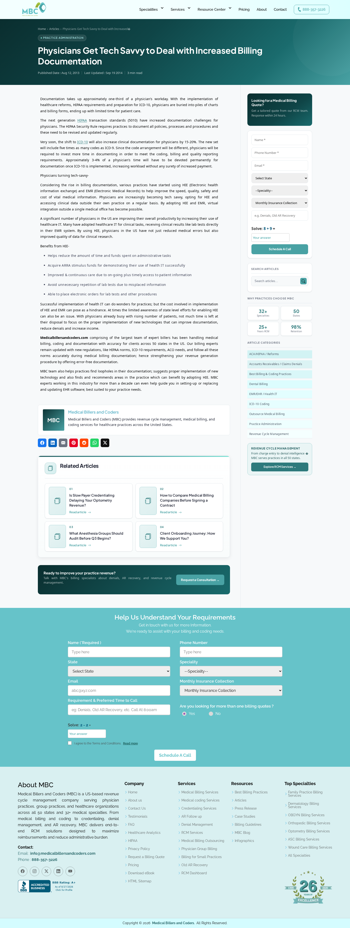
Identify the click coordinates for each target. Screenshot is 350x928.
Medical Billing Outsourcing (202, 840)
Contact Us (137, 808)
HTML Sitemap (139, 881)
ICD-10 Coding (259, 404)
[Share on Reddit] (84, 443)
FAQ (131, 824)
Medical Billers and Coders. (173, 923)
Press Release (246, 808)
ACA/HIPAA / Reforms (264, 354)
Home (42, 29)
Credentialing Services (198, 808)
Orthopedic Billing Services (309, 823)
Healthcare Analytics (144, 832)
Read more (130, 743)
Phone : (37, 859)
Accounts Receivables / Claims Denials (275, 364)
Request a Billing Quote (146, 857)
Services (178, 9)
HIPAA (82, 120)
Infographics (244, 840)
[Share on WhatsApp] (94, 443)
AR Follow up (191, 816)
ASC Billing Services (303, 839)
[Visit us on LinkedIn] (58, 871)
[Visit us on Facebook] (22, 871)
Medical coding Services (200, 800)
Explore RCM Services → (280, 467)
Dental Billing (258, 384)
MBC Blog (242, 832)
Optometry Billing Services (309, 831)
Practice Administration (265, 424)
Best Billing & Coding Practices (270, 374)
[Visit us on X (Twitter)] (46, 871)
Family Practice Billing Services (305, 794)
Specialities (148, 9)
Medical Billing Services (199, 792)
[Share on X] (105, 443)
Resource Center (211, 9)
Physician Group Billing (199, 848)
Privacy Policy (139, 848)
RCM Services (192, 832)
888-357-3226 (314, 9)
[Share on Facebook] (42, 443)
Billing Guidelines (248, 824)
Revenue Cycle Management (269, 434)
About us (135, 800)
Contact (280, 9)
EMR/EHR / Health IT (263, 394)
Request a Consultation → (200, 580)
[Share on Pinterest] (73, 443)
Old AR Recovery (194, 865)
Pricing (244, 9)
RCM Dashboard (194, 873)
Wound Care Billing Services (310, 847)
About (262, 9)
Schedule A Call (280, 249)
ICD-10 (82, 142)
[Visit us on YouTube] (70, 871)
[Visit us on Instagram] (34, 871)
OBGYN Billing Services (306, 815)
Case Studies (245, 816)
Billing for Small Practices (201, 857)
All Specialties (299, 855)
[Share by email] (63, 443)
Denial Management (197, 824)
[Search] (303, 281)
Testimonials (137, 816)
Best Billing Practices (251, 792)
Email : (56, 853)
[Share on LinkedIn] (52, 443)
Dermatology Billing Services (303, 805)
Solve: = (263, 228)
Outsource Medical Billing (267, 414)
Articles (54, 29)
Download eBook (141, 873)
